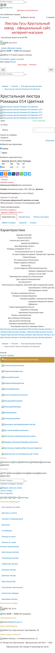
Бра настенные (22, 430)
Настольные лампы (28, 436)
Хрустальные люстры (29, 360)
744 (10, 55)
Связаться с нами (9, 542)
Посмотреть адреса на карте (12, 59)
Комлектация (24, 217)
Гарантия (23, 223)
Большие (15, 377)
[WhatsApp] (21, 174)
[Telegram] (29, 174)
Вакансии (6, 525)
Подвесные (18, 371)
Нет (51, 70)
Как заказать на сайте (11, 507)
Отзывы (33, 223)
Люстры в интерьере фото (12, 519)
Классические (22, 395)
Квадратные (19, 383)
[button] (5, 130)
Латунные (16, 419)
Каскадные (18, 401)
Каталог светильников (9, 547)
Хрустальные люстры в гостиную (13, 337)
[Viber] (17, 174)
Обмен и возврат (9, 223)
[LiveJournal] (13, 174)
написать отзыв (15, 488)
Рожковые (17, 407)
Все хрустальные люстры (31, 86)
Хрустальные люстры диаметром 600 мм (17, 329)
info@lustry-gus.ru (14, 622)
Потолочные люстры (10, 558)
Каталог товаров (7, 355)
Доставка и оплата (9, 513)
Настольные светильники (12, 587)
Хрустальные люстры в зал (43, 335)
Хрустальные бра (9, 582)
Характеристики (8, 217)
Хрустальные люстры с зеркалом (21, 332)
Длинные (15, 389)
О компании (7, 531)
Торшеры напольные (29, 442)
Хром (4, 153)
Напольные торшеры (10, 593)
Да (3, 70)
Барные (13, 413)
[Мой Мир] (9, 174)
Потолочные (19, 366)
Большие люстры (9, 570)
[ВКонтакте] (1, 174)
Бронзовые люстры (27, 424)
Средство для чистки (30, 454)
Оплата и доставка (41, 217)
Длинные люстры (9, 576)
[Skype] (25, 174)
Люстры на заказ (9, 537)
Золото (5, 149)
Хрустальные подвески (32, 448)
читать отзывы (6, 491)
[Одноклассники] (5, 174)
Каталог (15, 86)
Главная (5, 86)
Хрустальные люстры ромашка (19, 335)
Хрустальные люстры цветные (39, 337)
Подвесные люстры (10, 564)
